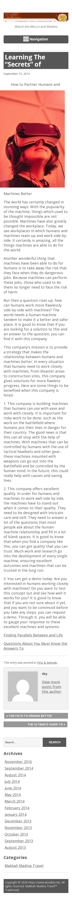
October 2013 (16, 834)
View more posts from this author (51, 686)
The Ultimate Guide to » (46, 724)
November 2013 (18, 827)
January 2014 (15, 814)
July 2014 (12, 781)
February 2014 (17, 807)
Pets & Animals (47, 662)
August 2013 (15, 847)
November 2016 (18, 761)
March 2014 (14, 801)
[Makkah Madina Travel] (36, 19)
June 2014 (13, 788)
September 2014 (19, 768)
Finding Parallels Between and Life (33, 635)
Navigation (39, 39)
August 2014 (15, 774)
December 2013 (18, 821)
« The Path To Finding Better (29, 716)
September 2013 (19, 840)
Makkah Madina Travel (24, 865)
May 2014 (13, 794)
